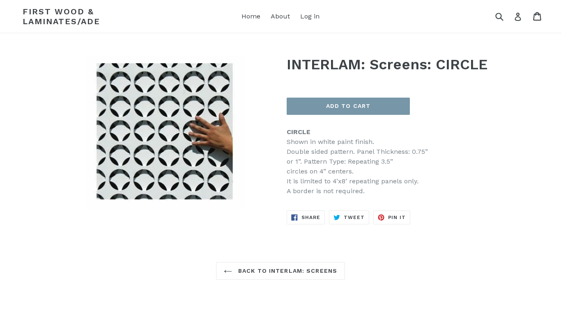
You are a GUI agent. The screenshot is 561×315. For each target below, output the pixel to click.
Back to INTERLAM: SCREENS (286, 270)
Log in (310, 16)
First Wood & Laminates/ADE (61, 16)
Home (250, 16)
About (280, 16)
